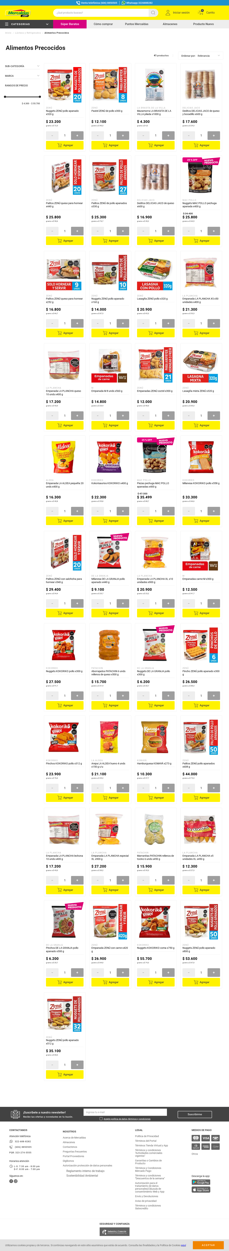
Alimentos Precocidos (57, 33)
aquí (183, 1245)
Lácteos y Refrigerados (28, 33)
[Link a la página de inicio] (8, 32)
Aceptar (208, 1245)
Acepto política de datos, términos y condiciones (127, 1119)
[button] (22, 66)
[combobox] (105, 13)
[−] (52, 135)
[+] (77, 135)
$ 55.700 (35, 103)
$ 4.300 (25, 103)
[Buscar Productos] (154, 13)
